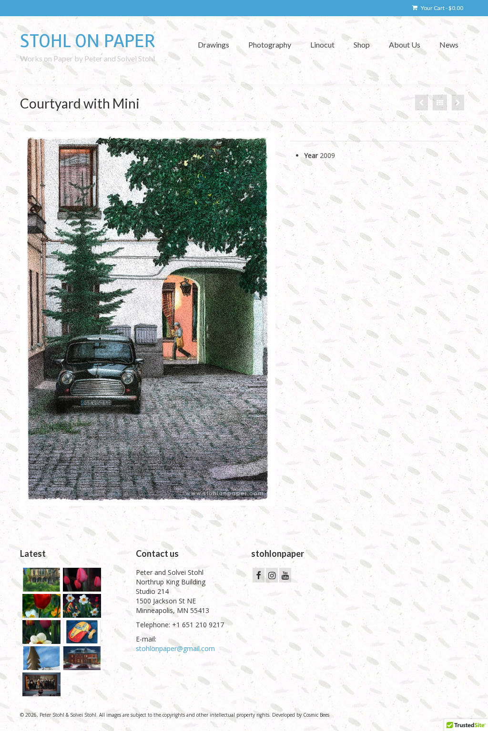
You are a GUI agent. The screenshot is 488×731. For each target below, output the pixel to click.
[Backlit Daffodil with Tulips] (40, 632)
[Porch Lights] (458, 102)
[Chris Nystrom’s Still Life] (421, 102)
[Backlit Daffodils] (81, 606)
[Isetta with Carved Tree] (40, 658)
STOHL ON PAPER (87, 41)
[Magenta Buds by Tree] (81, 580)
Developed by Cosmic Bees (300, 714)
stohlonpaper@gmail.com (175, 648)
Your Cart (441, 7)
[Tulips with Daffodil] (40, 606)
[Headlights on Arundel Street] (81, 658)
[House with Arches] (40, 580)
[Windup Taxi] (81, 632)
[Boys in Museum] (40, 684)
